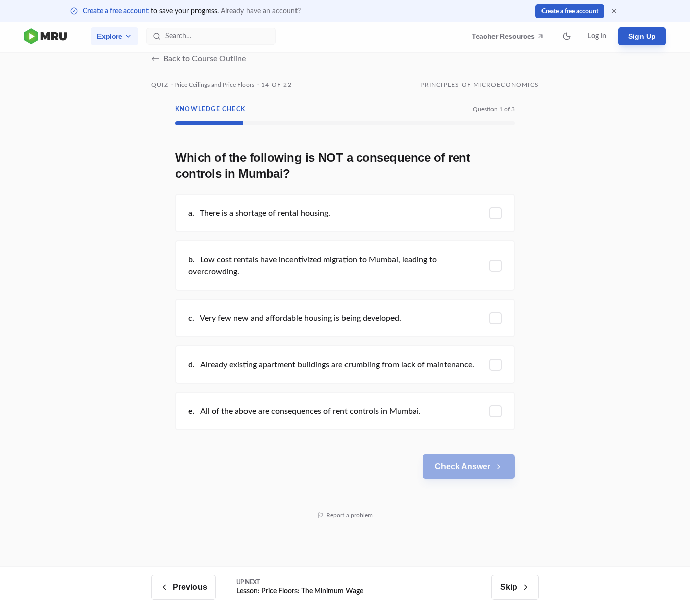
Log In (596, 36)
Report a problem (349, 515)
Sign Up (642, 36)
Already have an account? (261, 11)
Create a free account (116, 11)
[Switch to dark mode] (566, 36)
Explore (109, 36)
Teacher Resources (504, 38)
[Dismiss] (614, 11)
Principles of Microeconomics (479, 85)
